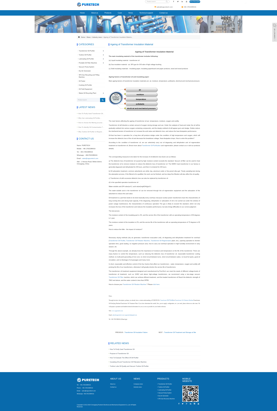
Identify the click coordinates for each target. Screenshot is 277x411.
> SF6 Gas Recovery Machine (166, 399)
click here (156, 284)
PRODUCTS (163, 379)
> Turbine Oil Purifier (163, 387)
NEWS (137, 379)
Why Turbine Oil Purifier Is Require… (91, 132)
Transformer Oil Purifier (87, 51)
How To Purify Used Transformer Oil (122, 349)
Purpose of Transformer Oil (119, 353)
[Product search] (102, 100)
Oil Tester (82, 81)
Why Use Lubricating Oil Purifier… (90, 118)
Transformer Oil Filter (116, 277)
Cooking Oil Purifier (85, 85)
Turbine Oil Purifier (85, 55)
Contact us (163, 13)
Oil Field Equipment (85, 89)
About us (94, 13)
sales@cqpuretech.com (165, 7)
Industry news (97, 37)
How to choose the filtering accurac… (91, 122)
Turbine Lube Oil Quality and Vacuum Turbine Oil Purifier (129, 366)
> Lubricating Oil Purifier (164, 390)
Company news (138, 384)
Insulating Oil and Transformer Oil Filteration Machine (128, 362)
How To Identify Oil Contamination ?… (91, 127)
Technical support (146, 13)
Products (108, 13)
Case (120, 13)
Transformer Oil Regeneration (161, 240)
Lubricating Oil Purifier (86, 59)
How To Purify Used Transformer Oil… (91, 113)
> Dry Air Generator (162, 396)
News (130, 13)
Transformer (113, 240)
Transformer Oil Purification (151, 145)
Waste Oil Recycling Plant (87, 93)
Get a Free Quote (195, 1)
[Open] (274, 32)
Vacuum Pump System (86, 67)
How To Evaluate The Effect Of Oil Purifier (124, 358)
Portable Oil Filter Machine (88, 63)
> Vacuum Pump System (164, 393)
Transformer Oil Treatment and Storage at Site (180, 332)
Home (82, 13)
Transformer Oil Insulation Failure (136, 332)
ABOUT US (115, 379)
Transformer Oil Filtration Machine (138, 240)
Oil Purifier (121, 240)
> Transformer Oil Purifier (164, 384)
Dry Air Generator (85, 71)
